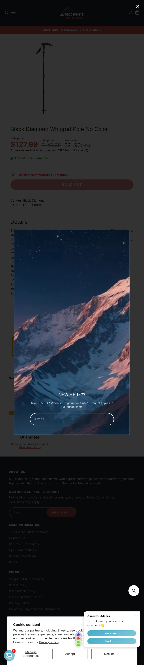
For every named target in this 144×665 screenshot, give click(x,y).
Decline (109, 654)
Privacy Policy (49, 642)
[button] (133, 590)
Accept (70, 654)
